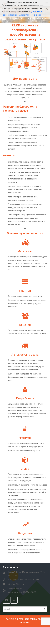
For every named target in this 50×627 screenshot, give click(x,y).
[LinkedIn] (6, 600)
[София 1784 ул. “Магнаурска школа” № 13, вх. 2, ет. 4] (5, 573)
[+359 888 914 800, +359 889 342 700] (5, 579)
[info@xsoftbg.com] (5, 584)
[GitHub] (14, 600)
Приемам (37, 15)
